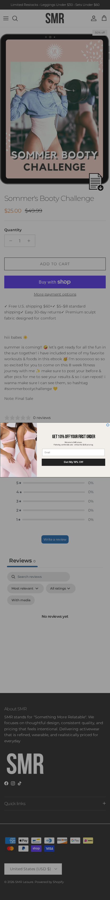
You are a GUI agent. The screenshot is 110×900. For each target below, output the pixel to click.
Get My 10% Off (73, 462)
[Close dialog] (107, 425)
